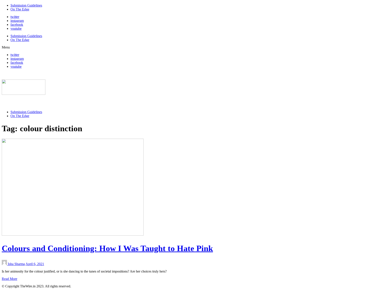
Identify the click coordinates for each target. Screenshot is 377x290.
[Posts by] (5, 264)
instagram (17, 20)
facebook (16, 24)
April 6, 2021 (35, 264)
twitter (14, 17)
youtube (16, 28)
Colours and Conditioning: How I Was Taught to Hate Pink (107, 248)
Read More (9, 279)
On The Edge (19, 9)
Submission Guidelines (26, 5)
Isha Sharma (16, 264)
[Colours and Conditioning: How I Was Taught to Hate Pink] (73, 234)
